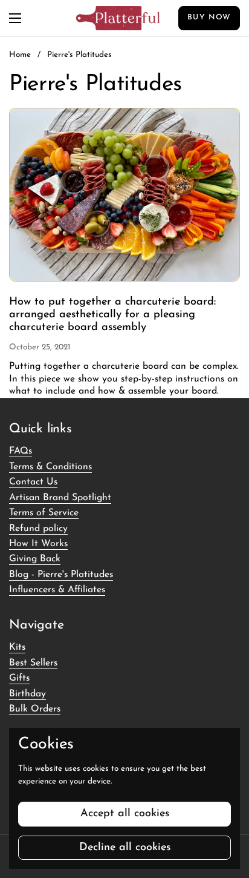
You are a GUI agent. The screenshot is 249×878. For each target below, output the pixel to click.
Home (20, 55)
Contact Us (33, 482)
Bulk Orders (34, 709)
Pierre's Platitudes (79, 55)
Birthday (27, 694)
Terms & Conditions (50, 467)
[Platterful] (118, 18)
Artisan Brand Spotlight (60, 498)
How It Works (38, 544)
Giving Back (34, 559)
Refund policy (38, 528)
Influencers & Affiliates (57, 590)
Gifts (19, 678)
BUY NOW (209, 17)
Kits (17, 647)
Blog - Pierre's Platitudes (61, 574)
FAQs (20, 451)
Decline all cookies (124, 847)
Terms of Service (44, 513)
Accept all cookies (124, 813)
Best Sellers (33, 663)
